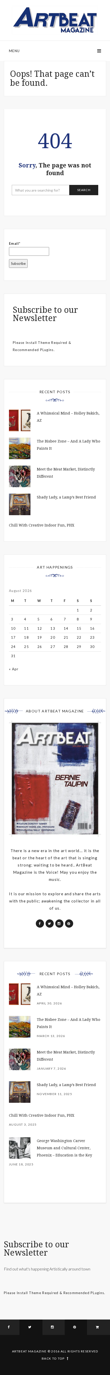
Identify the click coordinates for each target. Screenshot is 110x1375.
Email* (15, 243)
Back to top (53, 1358)
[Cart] (98, 1327)
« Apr (14, 669)
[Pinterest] (76, 1327)
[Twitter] (31, 1327)
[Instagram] (53, 1327)
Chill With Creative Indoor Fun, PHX (41, 525)
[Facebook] (9, 1327)
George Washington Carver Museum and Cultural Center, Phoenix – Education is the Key (64, 1148)
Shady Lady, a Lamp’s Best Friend (66, 497)
